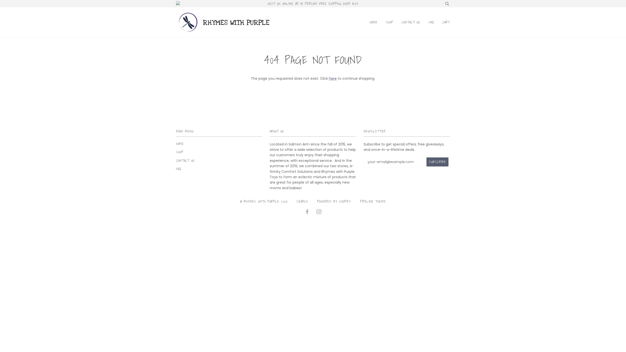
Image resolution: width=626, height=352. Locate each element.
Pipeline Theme (373, 201)
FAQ (431, 22)
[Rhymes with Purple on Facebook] (307, 212)
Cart (446, 22)
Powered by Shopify (334, 201)
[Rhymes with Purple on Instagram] (319, 212)
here (333, 78)
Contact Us (411, 22)
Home (374, 22)
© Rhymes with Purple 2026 (264, 201)
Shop (389, 22)
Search (302, 201)
